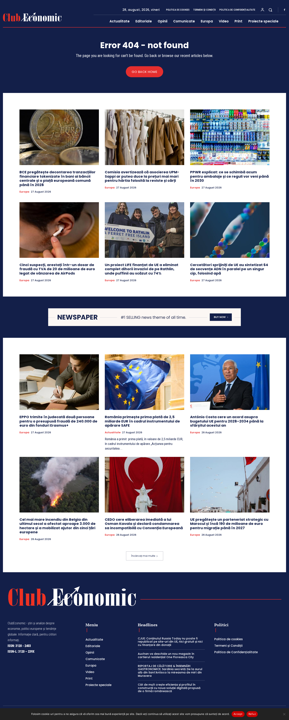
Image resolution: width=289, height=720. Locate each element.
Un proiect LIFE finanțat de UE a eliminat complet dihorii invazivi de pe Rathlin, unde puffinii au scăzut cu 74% (141, 269)
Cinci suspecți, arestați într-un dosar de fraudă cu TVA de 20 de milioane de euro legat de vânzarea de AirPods (57, 269)
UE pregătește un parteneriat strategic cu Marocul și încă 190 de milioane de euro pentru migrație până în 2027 (229, 523)
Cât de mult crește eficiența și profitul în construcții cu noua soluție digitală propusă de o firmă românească (169, 688)
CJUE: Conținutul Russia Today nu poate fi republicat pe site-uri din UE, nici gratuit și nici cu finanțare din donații (170, 641)
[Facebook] (284, 10)
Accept (238, 713)
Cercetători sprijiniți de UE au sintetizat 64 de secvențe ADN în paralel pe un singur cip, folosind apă (229, 269)
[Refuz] (284, 714)
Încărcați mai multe (143, 555)
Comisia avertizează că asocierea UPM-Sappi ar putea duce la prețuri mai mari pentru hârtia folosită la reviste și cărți (142, 176)
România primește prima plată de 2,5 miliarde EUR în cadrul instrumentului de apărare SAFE (142, 421)
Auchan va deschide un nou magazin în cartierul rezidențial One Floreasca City (166, 655)
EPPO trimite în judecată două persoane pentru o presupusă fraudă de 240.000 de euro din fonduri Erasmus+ (58, 421)
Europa (24, 191)
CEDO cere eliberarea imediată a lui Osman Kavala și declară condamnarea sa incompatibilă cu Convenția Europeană (144, 523)
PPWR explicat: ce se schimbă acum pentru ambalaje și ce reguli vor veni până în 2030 (229, 176)
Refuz (252, 713)
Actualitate (113, 432)
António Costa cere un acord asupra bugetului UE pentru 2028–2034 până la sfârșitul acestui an (226, 421)
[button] (270, 10)
